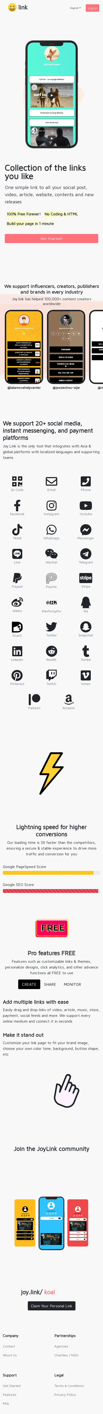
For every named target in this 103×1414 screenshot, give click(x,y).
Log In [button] (92, 8)
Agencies (61, 1346)
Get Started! (51, 238)
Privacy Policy (65, 1394)
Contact (9, 1346)
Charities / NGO (66, 1355)
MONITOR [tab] (72, 984)
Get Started (12, 1386)
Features (9, 1394)
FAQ (6, 1403)
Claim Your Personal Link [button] (51, 1306)
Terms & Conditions (69, 1386)
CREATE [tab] (29, 984)
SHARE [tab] (50, 984)
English (74, 7)
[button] (18, 8)
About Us (10, 1355)
